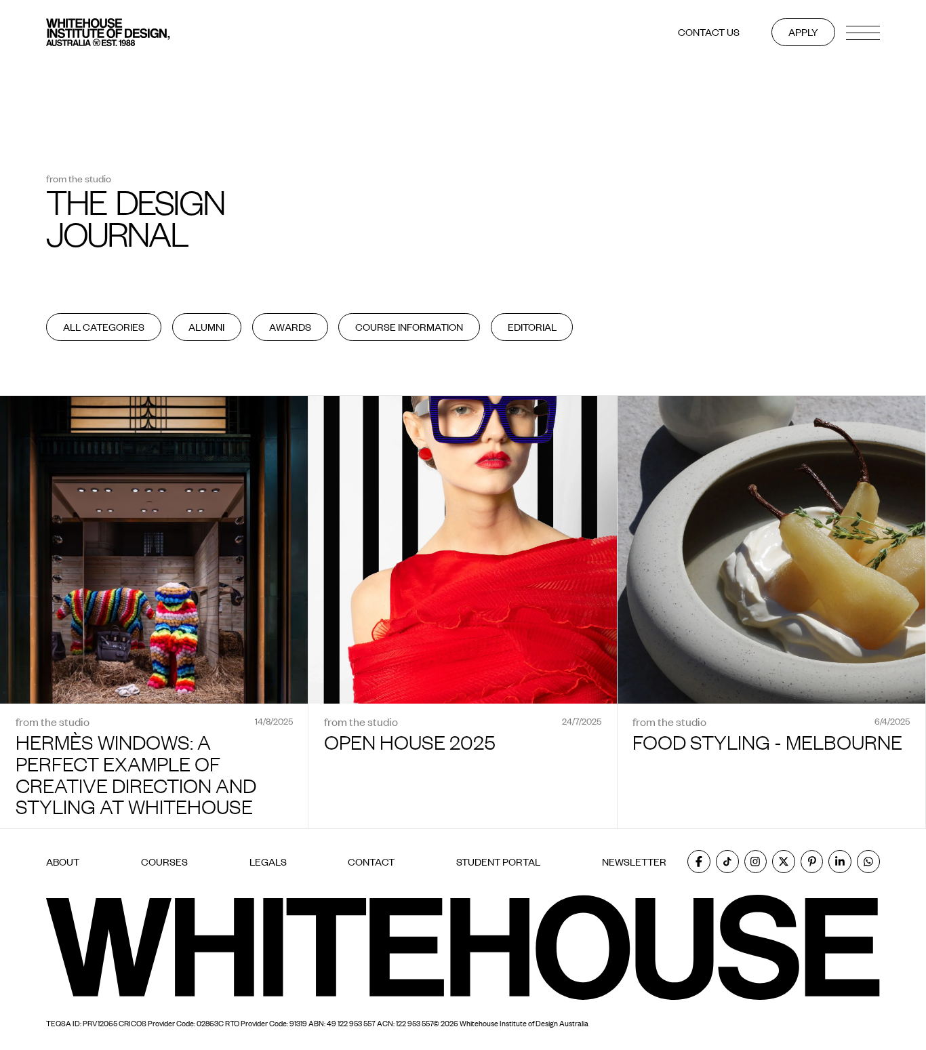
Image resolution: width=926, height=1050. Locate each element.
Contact (371, 861)
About (62, 861)
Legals (268, 861)
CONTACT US (709, 32)
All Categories (103, 327)
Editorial (532, 327)
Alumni (206, 327)
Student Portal (498, 861)
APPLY (803, 32)
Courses (164, 861)
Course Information (409, 327)
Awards (290, 327)
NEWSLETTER (634, 861)
